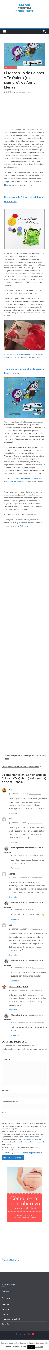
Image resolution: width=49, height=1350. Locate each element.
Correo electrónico (10, 1101)
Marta (12, 873)
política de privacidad (33, 1139)
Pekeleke (5, 1291)
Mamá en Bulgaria (18, 986)
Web (4, 1112)
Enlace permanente (35, 794)
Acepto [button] (31, 1347)
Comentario (8, 1059)
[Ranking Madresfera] (10, 1260)
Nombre (6, 1090)
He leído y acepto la (23, 1152)
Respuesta (13, 813)
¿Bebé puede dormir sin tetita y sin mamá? (20, 766)
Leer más (39, 1347)
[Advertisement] (24, 111)
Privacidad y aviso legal (11, 1319)
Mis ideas (5, 1309)
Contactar (6, 1324)
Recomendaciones (10, 67)
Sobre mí (5, 1304)
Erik (11, 790)
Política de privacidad (31, 1152)
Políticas (5, 1314)
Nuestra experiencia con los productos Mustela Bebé (25, 757)
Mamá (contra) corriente (24, 92)
